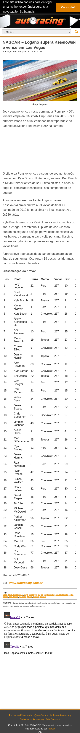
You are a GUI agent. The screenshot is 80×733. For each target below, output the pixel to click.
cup (26, 595)
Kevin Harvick (62, 595)
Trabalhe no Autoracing (32, 719)
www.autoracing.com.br (25, 582)
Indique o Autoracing (60, 715)
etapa (40, 595)
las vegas (13, 597)
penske (22, 597)
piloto (29, 597)
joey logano (49, 595)
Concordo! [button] (68, 7)
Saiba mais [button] (27, 11)
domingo (33, 595)
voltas (43, 597)
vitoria (36, 597)
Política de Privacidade (20, 715)
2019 (5, 595)
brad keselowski (15, 595)
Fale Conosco (53, 719)
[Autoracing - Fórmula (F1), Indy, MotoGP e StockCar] (40, 21)
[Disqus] (40, 657)
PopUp (51, 728)
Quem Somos (41, 715)
